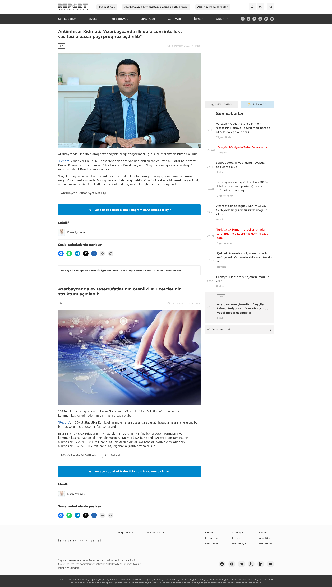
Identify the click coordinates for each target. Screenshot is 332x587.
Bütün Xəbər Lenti (218, 329)
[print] (102, 253)
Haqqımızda (125, 532)
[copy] (110, 253)
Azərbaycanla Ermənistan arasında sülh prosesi (156, 6)
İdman (236, 538)
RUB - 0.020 (223, 104)
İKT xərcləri (113, 454)
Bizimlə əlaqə (155, 532)
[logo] (73, 6)
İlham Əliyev (106, 6)
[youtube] (272, 19)
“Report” (64, 160)
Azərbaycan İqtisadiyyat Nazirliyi (83, 193)
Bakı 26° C (260, 104)
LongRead (211, 543)
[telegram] (254, 19)
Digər (220, 18)
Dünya (263, 532)
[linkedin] (266, 19)
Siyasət (209, 532)
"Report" (64, 422)
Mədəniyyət (239, 543)
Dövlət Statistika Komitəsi (78, 454)
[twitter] (260, 19)
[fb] (243, 19)
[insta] (248, 19)
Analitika (264, 538)
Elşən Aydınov (76, 232)
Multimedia (266, 543)
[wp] (69, 253)
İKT (61, 46)
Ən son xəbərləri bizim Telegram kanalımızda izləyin (133, 210)
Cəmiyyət (238, 532)
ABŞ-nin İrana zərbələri (213, 6)
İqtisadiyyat (212, 538)
